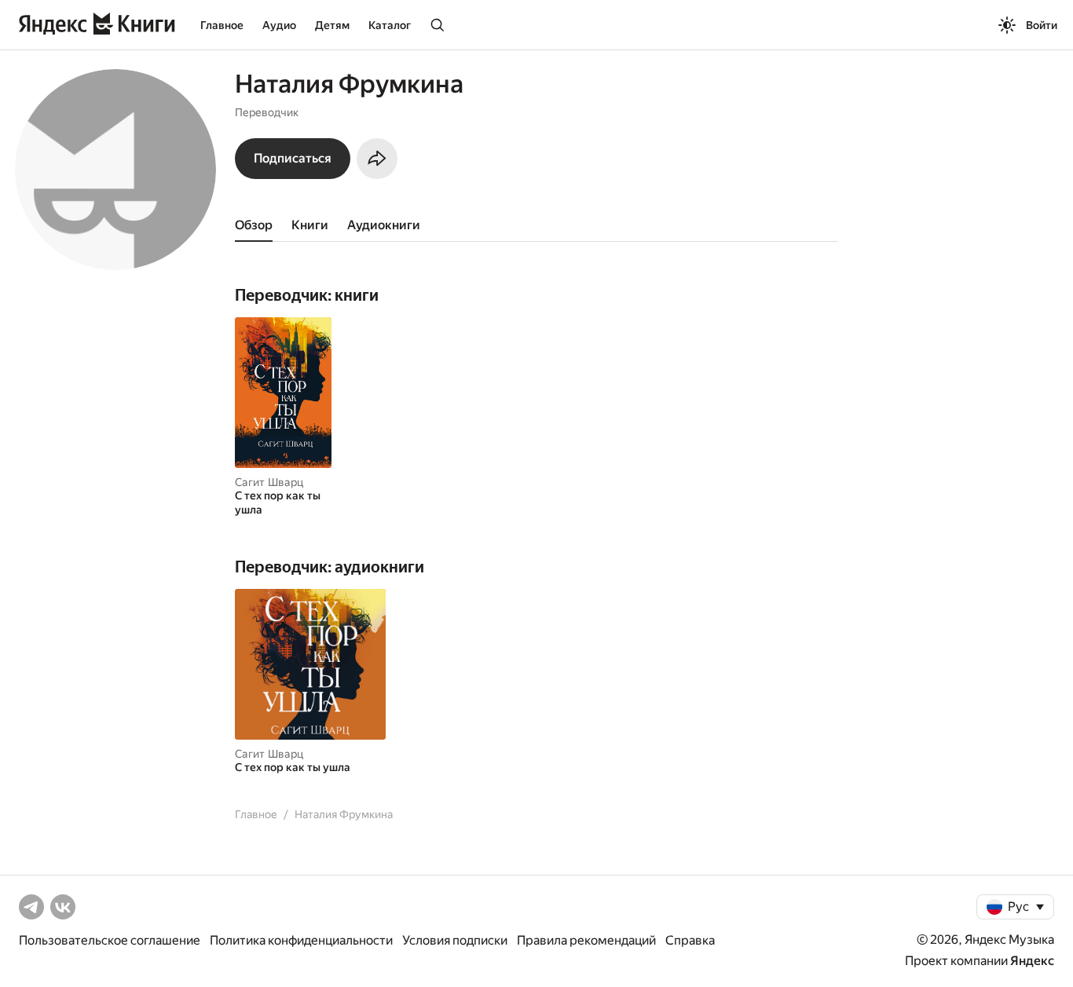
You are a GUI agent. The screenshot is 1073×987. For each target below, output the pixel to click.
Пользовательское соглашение (109, 940)
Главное (222, 25)
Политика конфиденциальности (301, 940)
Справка (690, 940)
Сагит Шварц (269, 482)
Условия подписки (454, 940)
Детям (332, 25)
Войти (1041, 25)
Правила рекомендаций (586, 940)
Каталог (389, 25)
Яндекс (1032, 960)
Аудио (279, 25)
